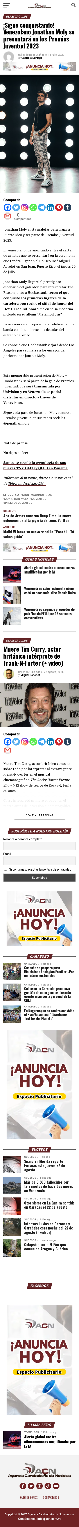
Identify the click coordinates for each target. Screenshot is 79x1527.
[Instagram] (25, 207)
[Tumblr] (67, 207)
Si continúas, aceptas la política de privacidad (40, 869)
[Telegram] (42, 207)
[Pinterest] (59, 207)
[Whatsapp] (33, 207)
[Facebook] (7, 207)
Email (7, 854)
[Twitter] (16, 207)
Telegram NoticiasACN (25, 483)
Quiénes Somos (29, 1497)
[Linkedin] (50, 207)
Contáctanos (51, 1497)
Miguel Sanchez (30, 675)
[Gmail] (7, 216)
